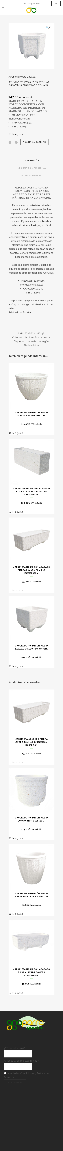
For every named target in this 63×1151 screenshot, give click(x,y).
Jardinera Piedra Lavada (22, 76)
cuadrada (31, 341)
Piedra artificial (31, 345)
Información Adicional (31, 168)
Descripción (31, 160)
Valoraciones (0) (31, 175)
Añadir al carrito (34, 142)
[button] (48, 27)
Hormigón (43, 341)
